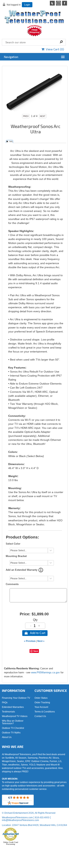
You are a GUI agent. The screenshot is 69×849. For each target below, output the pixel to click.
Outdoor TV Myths (11, 732)
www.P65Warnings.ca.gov (45, 672)
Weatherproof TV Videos (14, 716)
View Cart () (54, 49)
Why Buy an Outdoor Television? (12, 722)
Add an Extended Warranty (21, 569)
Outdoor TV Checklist (13, 728)
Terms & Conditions (44, 711)
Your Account (41, 707)
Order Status (41, 698)
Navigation (11, 57)
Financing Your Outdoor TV (16, 698)
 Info (9, 141)
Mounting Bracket (16, 556)
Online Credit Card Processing (10, 843)
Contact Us (40, 716)
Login (27, 4)
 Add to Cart (35, 633)
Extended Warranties (13, 707)
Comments (12, 584)
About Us (7, 737)
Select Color (13, 543)
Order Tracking (42, 702)
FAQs (4, 702)
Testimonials (8, 711)
